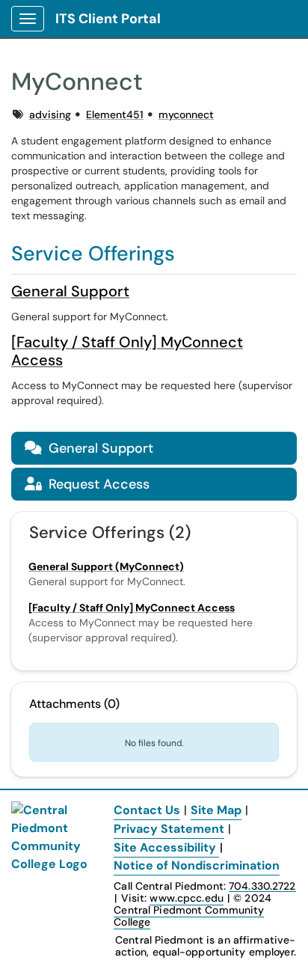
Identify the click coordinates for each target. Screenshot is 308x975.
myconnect (186, 114)
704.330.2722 (262, 886)
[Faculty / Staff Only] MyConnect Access (127, 351)
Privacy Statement (169, 829)
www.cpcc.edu (186, 898)
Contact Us (147, 810)
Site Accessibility (165, 847)
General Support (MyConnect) (106, 566)
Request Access (87, 484)
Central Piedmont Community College (189, 916)
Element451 (115, 114)
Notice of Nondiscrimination (197, 865)
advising (50, 114)
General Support (70, 291)
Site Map (216, 810)
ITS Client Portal (108, 19)
